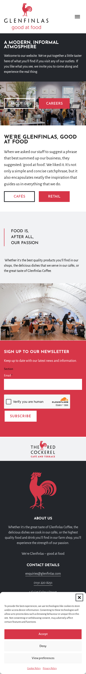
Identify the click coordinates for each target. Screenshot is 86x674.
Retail (54, 196)
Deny (43, 646)
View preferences (43, 658)
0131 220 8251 (43, 583)
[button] (79, 597)
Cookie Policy (34, 668)
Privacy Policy (50, 668)
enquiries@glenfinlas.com (43, 573)
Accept (43, 634)
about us (19, 103)
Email (8, 375)
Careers (54, 103)
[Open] (77, 16)
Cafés (19, 196)
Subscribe (20, 416)
